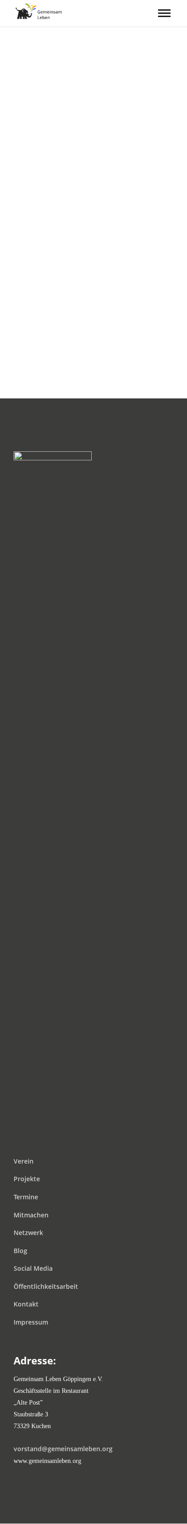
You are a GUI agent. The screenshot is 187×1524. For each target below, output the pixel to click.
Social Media (33, 1268)
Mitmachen (31, 1215)
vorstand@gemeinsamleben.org (63, 1448)
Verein (24, 1161)
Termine (26, 1197)
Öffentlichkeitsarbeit (46, 1286)
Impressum (31, 1322)
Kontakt (26, 1304)
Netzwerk (28, 1232)
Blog (20, 1250)
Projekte (27, 1178)
